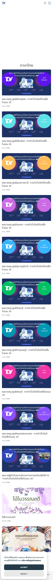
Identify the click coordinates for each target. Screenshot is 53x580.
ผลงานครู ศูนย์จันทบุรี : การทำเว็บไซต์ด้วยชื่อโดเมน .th (23, 309)
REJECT (24, 573)
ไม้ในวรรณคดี (8, 517)
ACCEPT (24, 567)
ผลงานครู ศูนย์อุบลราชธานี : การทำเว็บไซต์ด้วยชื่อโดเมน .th (26, 184)
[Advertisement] (26, 34)
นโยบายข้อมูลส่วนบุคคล (31, 560)
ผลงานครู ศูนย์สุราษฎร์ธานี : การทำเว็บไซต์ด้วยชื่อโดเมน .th (26, 267)
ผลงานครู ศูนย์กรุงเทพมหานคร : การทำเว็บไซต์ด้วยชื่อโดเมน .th (24, 435)
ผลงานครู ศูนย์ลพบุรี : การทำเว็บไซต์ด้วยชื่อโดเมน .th (26, 393)
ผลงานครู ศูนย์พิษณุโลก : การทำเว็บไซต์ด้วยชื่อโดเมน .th (25, 100)
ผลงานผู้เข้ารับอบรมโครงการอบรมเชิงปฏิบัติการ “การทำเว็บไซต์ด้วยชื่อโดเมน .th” (25, 476)
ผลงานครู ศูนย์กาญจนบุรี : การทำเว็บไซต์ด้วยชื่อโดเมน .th (25, 351)
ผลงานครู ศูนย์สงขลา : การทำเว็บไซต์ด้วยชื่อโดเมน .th (23, 226)
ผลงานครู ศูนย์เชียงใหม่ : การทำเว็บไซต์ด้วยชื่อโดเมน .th (24, 142)
